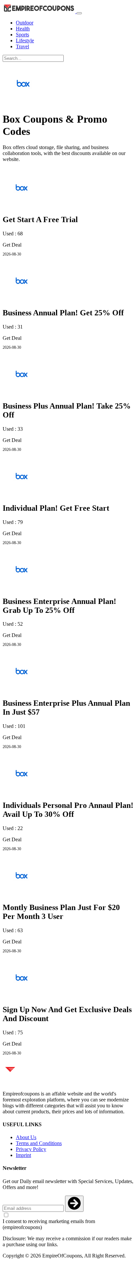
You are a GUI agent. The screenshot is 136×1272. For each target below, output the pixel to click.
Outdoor (24, 22)
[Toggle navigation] (79, 13)
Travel (22, 46)
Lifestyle (25, 40)
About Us (26, 1137)
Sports (22, 34)
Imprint (23, 1155)
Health (23, 28)
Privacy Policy (31, 1149)
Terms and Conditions (39, 1143)
